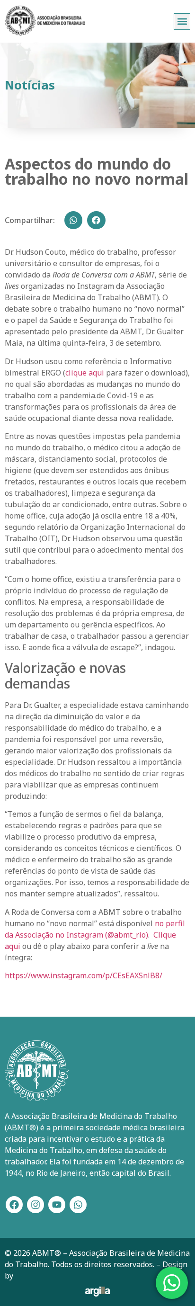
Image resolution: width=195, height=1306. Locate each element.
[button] (182, 21)
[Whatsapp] (78, 1204)
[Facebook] (14, 1204)
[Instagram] (35, 1204)
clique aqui (84, 372)
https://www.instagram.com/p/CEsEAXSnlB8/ (83, 975)
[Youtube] (56, 1204)
